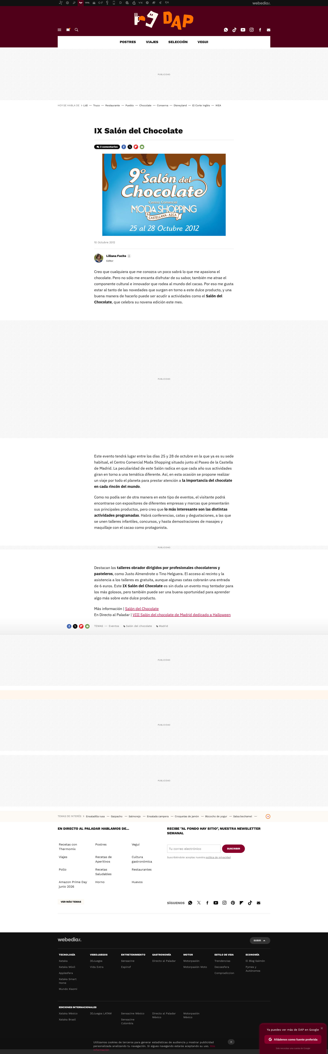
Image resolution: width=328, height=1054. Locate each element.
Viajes (63, 857)
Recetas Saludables (103, 872)
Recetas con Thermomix (68, 847)
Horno (100, 882)
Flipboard (136, 147)
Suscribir (233, 848)
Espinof (126, 966)
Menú (59, 29)
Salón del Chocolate (142, 608)
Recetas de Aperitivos (103, 859)
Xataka (63, 960)
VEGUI (203, 42)
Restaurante (112, 105)
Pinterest (233, 902)
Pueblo (129, 105)
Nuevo (68, 29)
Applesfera (66, 972)
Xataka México (68, 1013)
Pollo (62, 869)
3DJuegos (96, 960)
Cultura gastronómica (142, 859)
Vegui (136, 844)
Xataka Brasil (67, 1019)
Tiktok (234, 29)
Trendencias (222, 960)
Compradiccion (224, 972)
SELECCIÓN (178, 42)
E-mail (269, 29)
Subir (257, 940)
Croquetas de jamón (187, 816)
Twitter (130, 147)
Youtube (243, 29)
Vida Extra (96, 966)
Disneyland (180, 105)
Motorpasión (191, 960)
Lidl (85, 105)
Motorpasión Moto (195, 966)
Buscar (76, 29)
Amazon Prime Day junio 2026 (73, 884)
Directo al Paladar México (164, 1015)
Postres (100, 844)
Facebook (260, 29)
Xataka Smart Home (67, 981)
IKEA (218, 105)
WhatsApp (226, 29)
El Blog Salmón (255, 960)
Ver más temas (71, 901)
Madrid (163, 625)
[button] (118, 256)
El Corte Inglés (201, 105)
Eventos (114, 625)
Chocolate (145, 105)
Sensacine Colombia (127, 1021)
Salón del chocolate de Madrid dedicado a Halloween (182, 614)
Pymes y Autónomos (253, 968)
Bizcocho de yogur (216, 816)
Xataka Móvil (67, 966)
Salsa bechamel (243, 816)
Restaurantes (141, 869)
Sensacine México (132, 1013)
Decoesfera (221, 966)
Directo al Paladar (164, 960)
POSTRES (128, 42)
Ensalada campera (158, 816)
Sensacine (127, 960)
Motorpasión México (191, 1015)
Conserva (162, 105)
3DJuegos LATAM (101, 1013)
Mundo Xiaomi (68, 988)
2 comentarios (109, 146)
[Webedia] (69, 939)
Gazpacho (117, 816)
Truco (96, 105)
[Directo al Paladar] (164, 20)
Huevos (137, 882)
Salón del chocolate (139, 625)
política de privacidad (218, 857)
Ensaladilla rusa (95, 816)
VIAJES (152, 42)
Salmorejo (135, 816)
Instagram (251, 29)
